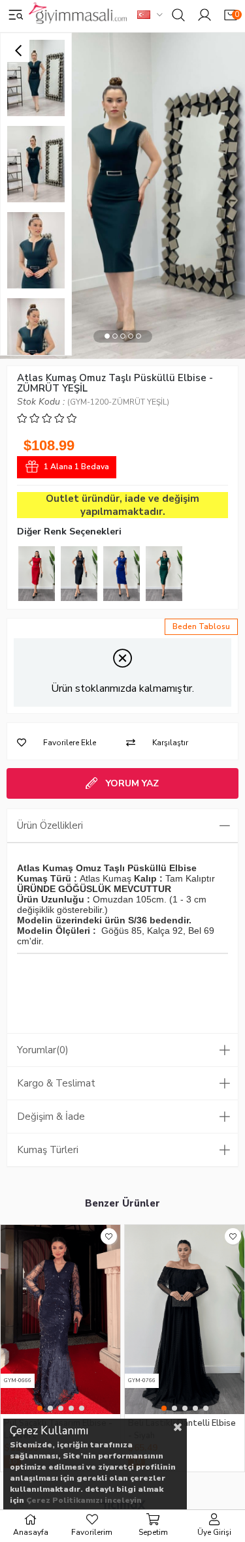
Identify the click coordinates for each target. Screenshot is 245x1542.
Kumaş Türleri (47, 1149)
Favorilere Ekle (109, 1236)
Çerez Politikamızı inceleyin (84, 1500)
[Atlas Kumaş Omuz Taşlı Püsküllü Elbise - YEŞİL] (164, 573)
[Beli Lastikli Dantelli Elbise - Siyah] (184, 1319)
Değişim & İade (51, 1116)
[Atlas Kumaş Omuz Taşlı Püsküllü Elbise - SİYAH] (79, 573)
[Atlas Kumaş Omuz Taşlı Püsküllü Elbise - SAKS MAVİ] (121, 573)
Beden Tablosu (201, 626)
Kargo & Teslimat (56, 1083)
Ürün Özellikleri (50, 825)
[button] (107, 336)
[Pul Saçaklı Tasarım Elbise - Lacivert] (60, 1319)
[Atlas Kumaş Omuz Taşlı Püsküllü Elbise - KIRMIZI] (36, 573)
